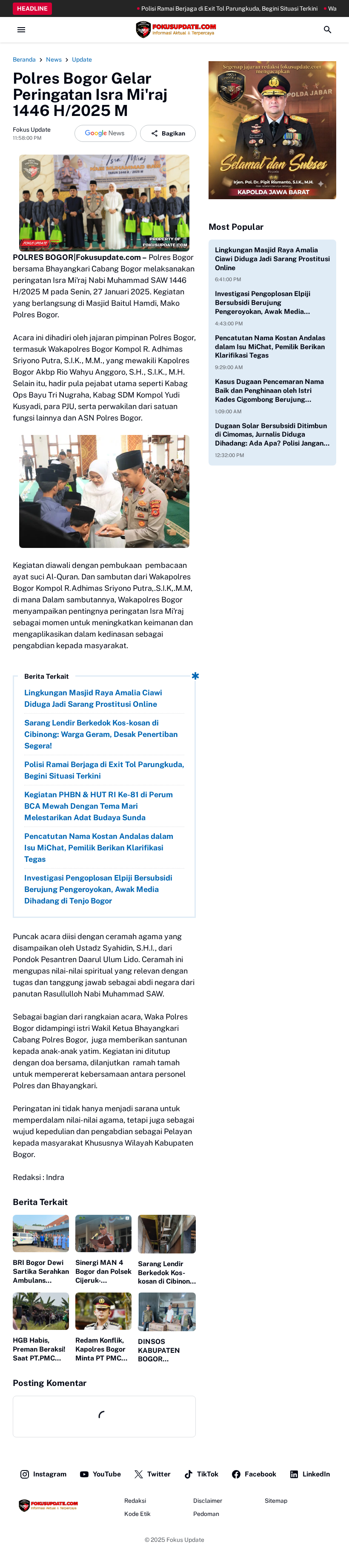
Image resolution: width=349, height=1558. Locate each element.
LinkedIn (316, 1474)
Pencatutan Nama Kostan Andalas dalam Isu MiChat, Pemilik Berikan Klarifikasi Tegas (98, 848)
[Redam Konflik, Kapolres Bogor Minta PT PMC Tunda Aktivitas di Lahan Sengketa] (103, 1311)
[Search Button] (327, 29)
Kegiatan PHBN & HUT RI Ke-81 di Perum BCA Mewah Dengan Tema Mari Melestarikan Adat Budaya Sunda (98, 806)
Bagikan (173, 133)
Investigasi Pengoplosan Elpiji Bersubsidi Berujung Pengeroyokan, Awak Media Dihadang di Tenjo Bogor (98, 889)
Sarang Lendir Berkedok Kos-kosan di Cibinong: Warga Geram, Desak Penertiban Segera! (101, 734)
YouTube (107, 1474)
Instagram (49, 1474)
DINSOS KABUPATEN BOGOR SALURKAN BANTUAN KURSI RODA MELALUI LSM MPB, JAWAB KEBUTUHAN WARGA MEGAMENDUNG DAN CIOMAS (167, 1351)
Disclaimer (207, 1500)
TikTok (207, 1474)
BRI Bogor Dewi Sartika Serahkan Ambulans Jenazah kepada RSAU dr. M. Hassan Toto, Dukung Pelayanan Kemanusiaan (41, 1272)
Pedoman (206, 1513)
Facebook (260, 1474)
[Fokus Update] (174, 30)
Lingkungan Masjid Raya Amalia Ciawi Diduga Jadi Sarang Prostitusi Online (93, 698)
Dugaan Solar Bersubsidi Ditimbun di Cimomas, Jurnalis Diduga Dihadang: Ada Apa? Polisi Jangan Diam (271, 435)
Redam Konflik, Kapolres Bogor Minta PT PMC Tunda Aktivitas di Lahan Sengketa (100, 1349)
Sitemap (276, 1500)
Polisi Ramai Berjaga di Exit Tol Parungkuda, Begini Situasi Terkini (193, 8)
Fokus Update (185, 1539)
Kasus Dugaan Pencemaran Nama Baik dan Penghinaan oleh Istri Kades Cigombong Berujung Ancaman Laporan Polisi (269, 391)
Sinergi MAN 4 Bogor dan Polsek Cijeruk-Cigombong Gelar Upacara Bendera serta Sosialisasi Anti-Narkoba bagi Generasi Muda (103, 1272)
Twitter (159, 1474)
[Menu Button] (21, 29)
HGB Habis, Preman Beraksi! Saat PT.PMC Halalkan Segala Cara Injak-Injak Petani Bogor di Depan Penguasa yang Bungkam (40, 1349)
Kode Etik (137, 1513)
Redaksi (135, 1500)
